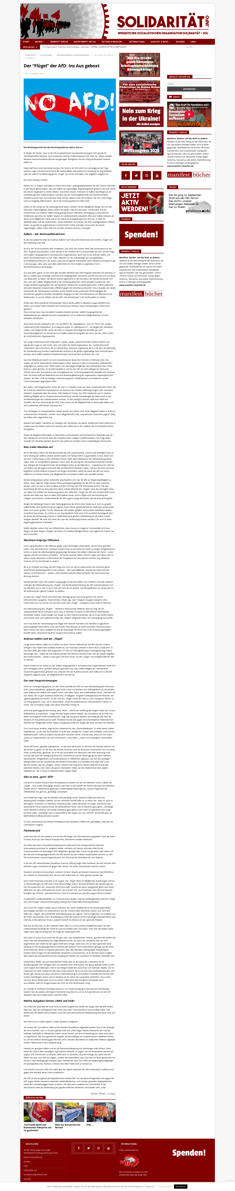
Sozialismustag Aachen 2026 (35, 1174)
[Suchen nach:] (197, 47)
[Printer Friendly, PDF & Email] (102, 1093)
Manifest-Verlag (59, 41)
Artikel (39, 41)
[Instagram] (146, 175)
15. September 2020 (35, 73)
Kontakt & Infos (159, 41)
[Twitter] (136, 175)
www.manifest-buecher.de (132, 285)
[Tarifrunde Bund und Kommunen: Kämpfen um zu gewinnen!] (38, 1112)
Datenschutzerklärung (33, 1157)
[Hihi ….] (101, 1112)
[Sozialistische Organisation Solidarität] (117, 37)
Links (193, 41)
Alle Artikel (46, 55)
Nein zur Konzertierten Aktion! (67, 1126)
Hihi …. (90, 1124)
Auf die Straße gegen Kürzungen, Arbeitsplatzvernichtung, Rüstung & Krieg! (41, 1151)
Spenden (27, 1179)
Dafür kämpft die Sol (85, 41)
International (137, 41)
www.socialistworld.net (128, 1150)
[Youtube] (157, 175)
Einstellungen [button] (164, 1186)
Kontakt (27, 1161)
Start (26, 41)
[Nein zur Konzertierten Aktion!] (69, 1112)
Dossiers (180, 41)
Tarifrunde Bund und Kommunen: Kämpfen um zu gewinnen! (37, 1127)
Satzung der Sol (30, 1170)
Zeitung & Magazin (112, 41)
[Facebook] (125, 175)
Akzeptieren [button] (181, 1186)
